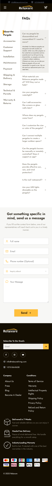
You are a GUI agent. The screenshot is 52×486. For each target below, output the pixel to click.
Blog (7, 390)
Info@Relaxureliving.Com (19, 2)
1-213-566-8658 (39, 2)
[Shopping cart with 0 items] (46, 7)
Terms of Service (35, 381)
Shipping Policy (35, 398)
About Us (9, 381)
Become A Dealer (13, 395)
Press (7, 385)
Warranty (32, 385)
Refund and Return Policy (36, 409)
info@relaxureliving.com (16, 361)
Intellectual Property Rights (37, 392)
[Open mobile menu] (5, 7)
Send (24, 313)
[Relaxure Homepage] (26, 7)
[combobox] (26, 271)
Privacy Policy (34, 403)
